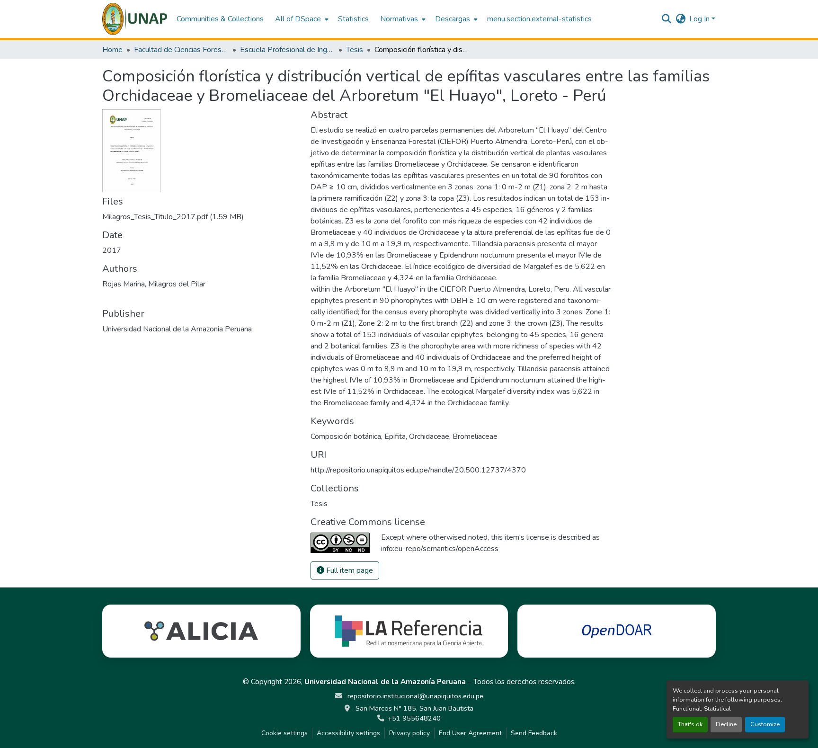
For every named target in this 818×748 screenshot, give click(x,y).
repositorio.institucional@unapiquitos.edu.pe (414, 696)
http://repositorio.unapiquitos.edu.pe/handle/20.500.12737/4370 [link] (418, 470)
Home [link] (112, 50)
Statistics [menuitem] (353, 19)
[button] (134, 19)
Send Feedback (534, 733)
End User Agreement (470, 733)
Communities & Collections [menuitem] (220, 19)
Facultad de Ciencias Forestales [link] (181, 50)
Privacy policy (409, 733)
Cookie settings (284, 733)
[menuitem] (301, 19)
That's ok (690, 724)
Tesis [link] (354, 50)
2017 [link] (111, 250)
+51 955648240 (414, 718)
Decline (726, 724)
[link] (200, 217)
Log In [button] (700, 19)
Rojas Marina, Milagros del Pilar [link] (153, 284)
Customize (765, 724)
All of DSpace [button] (298, 19)
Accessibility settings (348, 733)
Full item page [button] (348, 570)
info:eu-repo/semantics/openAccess (439, 548)
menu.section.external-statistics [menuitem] (539, 19)
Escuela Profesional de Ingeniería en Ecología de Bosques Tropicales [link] (287, 50)
